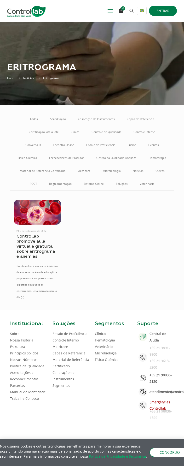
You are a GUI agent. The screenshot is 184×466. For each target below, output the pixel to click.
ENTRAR (162, 10)
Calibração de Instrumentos (96, 119)
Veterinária (147, 184)
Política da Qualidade (27, 366)
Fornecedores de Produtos (66, 158)
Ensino (131, 145)
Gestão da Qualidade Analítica (116, 158)
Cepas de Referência (140, 119)
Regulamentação (60, 184)
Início (10, 78)
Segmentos (61, 385)
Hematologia (105, 340)
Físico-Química (27, 158)
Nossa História (21, 340)
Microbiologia (112, 171)
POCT (33, 184)
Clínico (100, 333)
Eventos (153, 145)
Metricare (84, 171)
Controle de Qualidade (106, 132)
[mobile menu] (110, 11)
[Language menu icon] (142, 11)
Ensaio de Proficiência (100, 145)
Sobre (14, 333)
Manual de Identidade (28, 392)
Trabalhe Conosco (24, 398)
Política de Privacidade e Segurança (117, 456)
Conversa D (33, 145)
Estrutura (17, 346)
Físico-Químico (106, 359)
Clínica (75, 132)
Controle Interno (144, 132)
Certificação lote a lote (44, 132)
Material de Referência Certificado (42, 171)
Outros (160, 171)
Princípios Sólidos (24, 353)
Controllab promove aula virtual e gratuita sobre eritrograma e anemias (36, 246)
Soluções (122, 184)
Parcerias (17, 385)
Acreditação (58, 119)
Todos (34, 119)
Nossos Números (23, 359)
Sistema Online (94, 184)
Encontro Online (63, 145)
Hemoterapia (157, 158)
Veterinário (104, 346)
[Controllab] (26, 11)
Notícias (28, 78)
